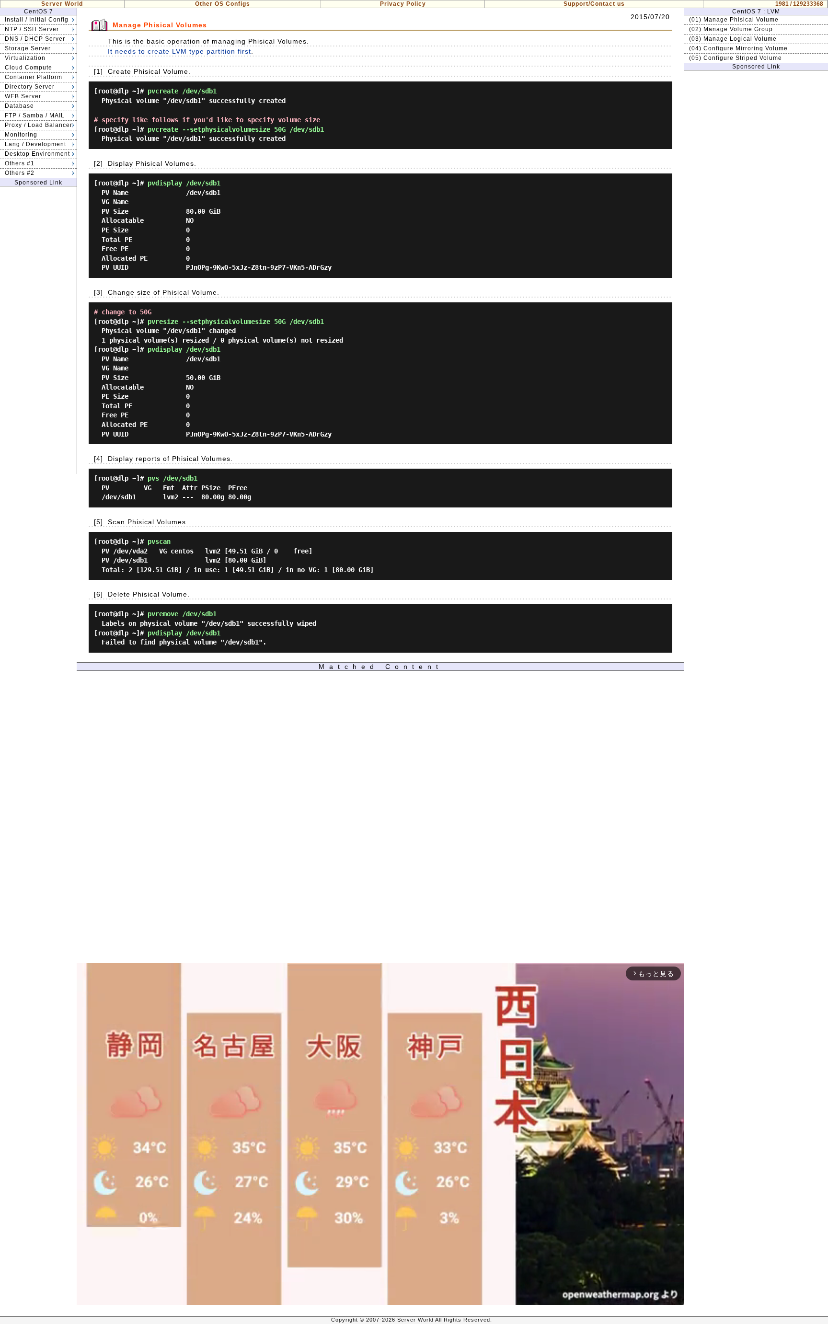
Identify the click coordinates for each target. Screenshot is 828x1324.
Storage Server (28, 48)
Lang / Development (35, 144)
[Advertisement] (38, 330)
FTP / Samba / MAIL (35, 115)
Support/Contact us (594, 3)
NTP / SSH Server (32, 29)
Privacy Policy (403, 3)
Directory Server (30, 86)
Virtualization (25, 58)
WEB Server (23, 96)
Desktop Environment (37, 153)
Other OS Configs (222, 3)
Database (19, 106)
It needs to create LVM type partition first (179, 51)
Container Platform (33, 77)
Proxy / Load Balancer (38, 125)
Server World (62, 3)
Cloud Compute (28, 67)
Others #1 (19, 163)
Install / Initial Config (37, 19)
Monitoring (21, 134)
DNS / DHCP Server (35, 38)
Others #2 (19, 173)
